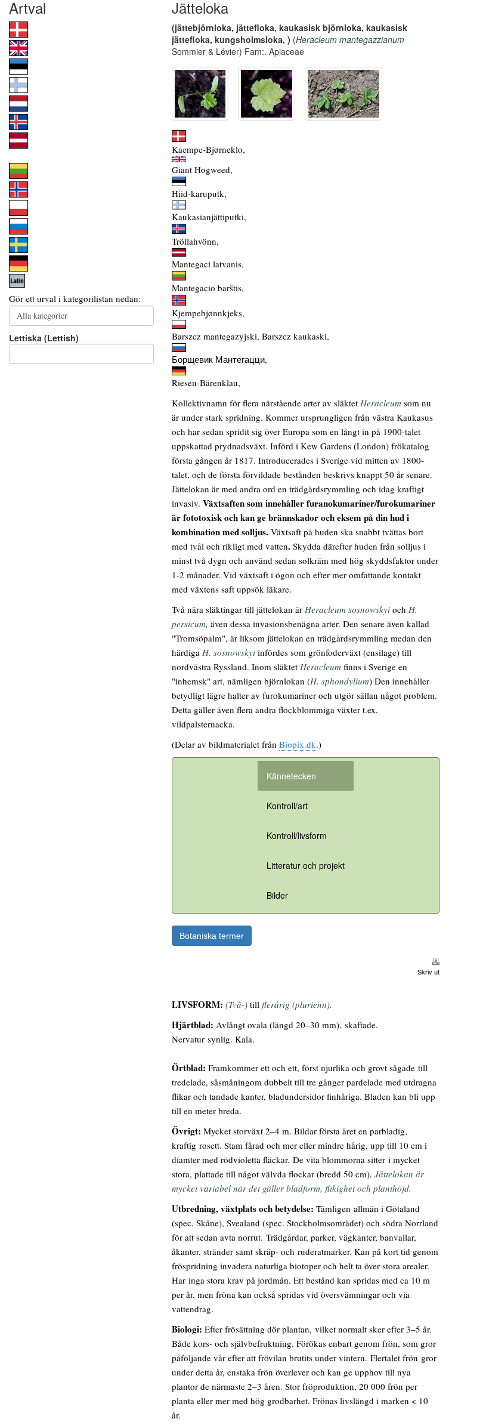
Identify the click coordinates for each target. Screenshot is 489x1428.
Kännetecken (291, 776)
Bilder (277, 895)
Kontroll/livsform (297, 835)
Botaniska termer (211, 935)
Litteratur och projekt (306, 865)
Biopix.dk (297, 744)
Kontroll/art (287, 806)
